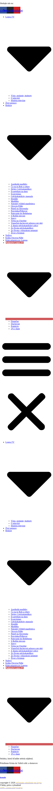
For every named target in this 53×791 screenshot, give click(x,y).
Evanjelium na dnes (19, 191)
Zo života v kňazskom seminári (24, 230)
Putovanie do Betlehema (21, 213)
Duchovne (15, 324)
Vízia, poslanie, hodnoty (21, 95)
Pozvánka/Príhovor (19, 211)
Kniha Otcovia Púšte (14, 238)
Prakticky (15, 326)
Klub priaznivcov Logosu (16, 240)
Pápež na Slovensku (19, 208)
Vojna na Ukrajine (18, 221)
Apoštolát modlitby (19, 184)
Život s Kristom (17, 233)
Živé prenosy (11, 103)
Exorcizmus (16, 194)
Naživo (8, 235)
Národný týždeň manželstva (23, 203)
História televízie (18, 100)
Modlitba (15, 201)
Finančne (15, 321)
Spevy (13, 218)
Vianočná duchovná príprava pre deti (27, 223)
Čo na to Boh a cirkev (20, 186)
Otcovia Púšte (17, 206)
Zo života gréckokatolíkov (22, 228)
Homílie (14, 199)
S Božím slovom (18, 216)
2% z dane (15, 329)
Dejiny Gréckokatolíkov (21, 189)
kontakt (3, 777)
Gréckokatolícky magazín (22, 196)
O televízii (15, 98)
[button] (26, 385)
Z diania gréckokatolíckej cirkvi (24, 225)
